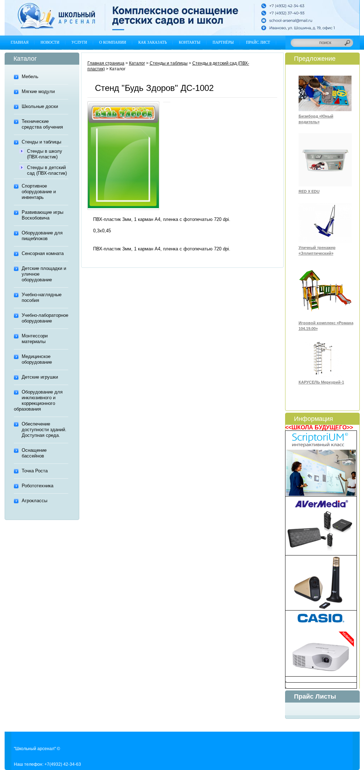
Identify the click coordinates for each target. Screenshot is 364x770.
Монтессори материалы (35, 338)
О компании (112, 42)
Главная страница (105, 63)
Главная (19, 42)
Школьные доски (40, 106)
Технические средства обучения (42, 124)
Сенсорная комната (43, 253)
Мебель (30, 76)
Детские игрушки (40, 377)
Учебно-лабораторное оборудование (45, 318)
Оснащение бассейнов (34, 453)
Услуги (79, 42)
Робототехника (37, 485)
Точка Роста (35, 470)
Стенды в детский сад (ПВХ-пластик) (47, 170)
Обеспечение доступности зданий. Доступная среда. (44, 429)
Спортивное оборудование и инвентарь (39, 191)
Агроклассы (34, 500)
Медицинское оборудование (37, 359)
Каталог (137, 63)
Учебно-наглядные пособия (41, 297)
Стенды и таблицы (41, 142)
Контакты (189, 42)
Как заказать (152, 42)
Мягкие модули (38, 91)
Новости (50, 42)
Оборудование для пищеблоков (42, 235)
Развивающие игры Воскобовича (42, 215)
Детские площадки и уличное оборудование (44, 274)
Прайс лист (258, 42)
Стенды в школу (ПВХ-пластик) (44, 153)
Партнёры (223, 42)
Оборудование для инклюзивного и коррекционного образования (38, 400)
